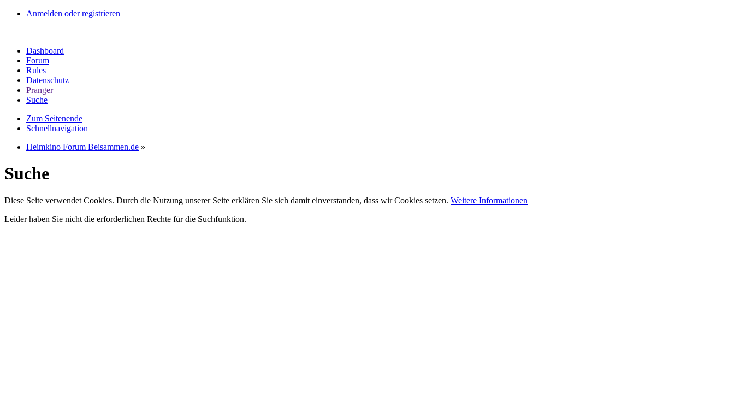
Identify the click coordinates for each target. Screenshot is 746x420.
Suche (37, 99)
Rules (36, 70)
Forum (37, 60)
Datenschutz (47, 80)
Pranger (39, 90)
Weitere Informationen (489, 200)
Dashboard (45, 50)
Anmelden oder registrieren (73, 13)
